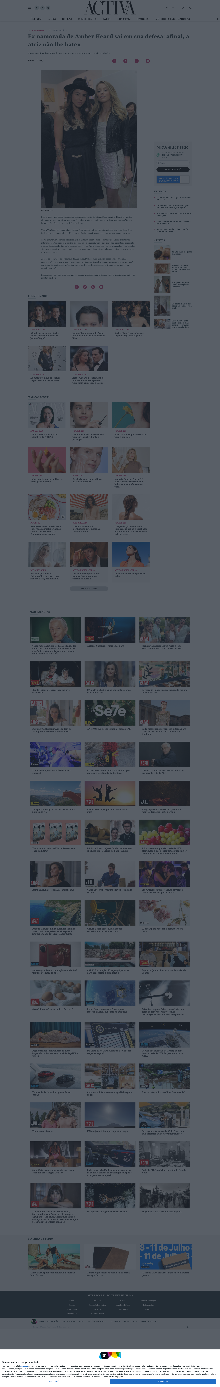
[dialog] (110, 1368)
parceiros (24, 1366)
